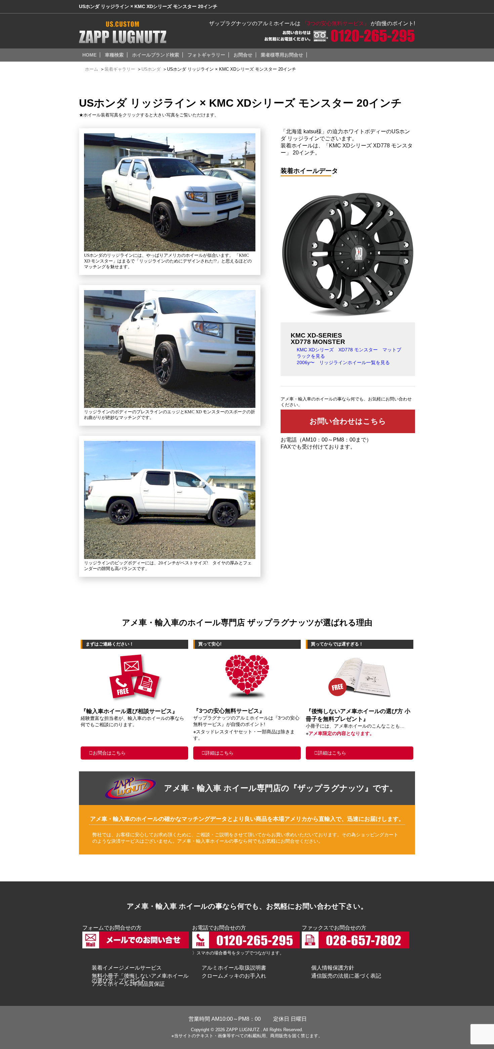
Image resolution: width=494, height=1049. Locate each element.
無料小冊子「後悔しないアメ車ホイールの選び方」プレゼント (140, 978)
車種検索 (114, 55)
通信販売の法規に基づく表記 (346, 976)
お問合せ (243, 55)
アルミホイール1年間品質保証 (128, 984)
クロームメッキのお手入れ (234, 976)
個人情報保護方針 (332, 968)
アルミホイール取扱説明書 (234, 968)
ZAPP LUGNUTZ (242, 1029)
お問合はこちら (109, 753)
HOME (89, 55)
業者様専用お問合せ (282, 55)
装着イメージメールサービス (127, 968)
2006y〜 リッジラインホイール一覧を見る (343, 362)
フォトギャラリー (206, 55)
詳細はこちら (219, 753)
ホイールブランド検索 (155, 55)
